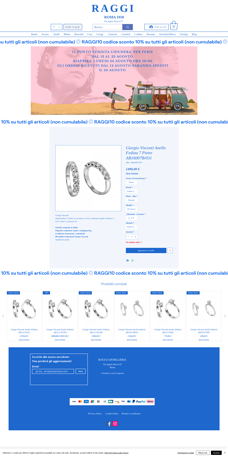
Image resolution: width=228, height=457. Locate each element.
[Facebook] (108, 423)
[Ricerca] (127, 27)
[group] (114, 316)
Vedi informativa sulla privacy (116, 452)
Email (35, 366)
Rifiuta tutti (202, 452)
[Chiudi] (224, 453)
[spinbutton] (132, 236)
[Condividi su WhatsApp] (132, 260)
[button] (174, 25)
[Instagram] (115, 423)
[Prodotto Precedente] (2, 316)
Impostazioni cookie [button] (185, 452)
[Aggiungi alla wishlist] (170, 250)
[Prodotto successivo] (225, 316)
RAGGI (113, 8)
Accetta (216, 452)
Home (57, 136)
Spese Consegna (132, 173)
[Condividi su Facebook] (127, 260)
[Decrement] (128, 236)
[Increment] (136, 236)
